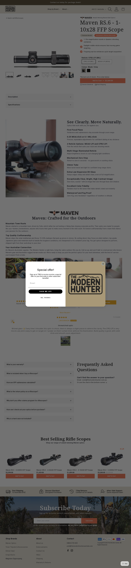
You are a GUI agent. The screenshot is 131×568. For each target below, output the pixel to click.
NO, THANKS (45, 297)
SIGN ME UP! (45, 291)
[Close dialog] (103, 264)
